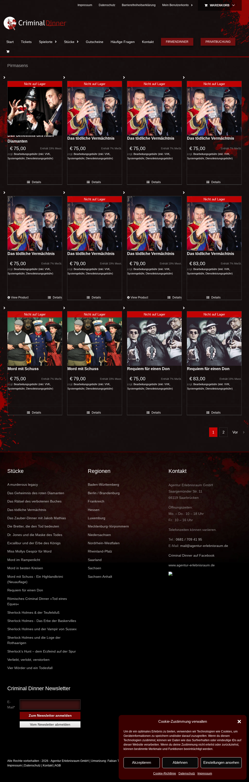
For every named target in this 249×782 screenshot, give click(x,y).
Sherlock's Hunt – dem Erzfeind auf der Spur (41, 651)
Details (36, 182)
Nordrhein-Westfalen (104, 543)
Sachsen (94, 568)
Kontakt (48, 765)
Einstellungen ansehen (221, 762)
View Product (19, 297)
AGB (58, 765)
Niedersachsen (99, 535)
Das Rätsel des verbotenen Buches (34, 501)
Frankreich (96, 501)
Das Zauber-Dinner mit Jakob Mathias (36, 518)
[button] (239, 721)
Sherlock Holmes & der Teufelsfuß (33, 612)
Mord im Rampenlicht (23, 560)
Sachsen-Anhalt (100, 576)
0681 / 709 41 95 (189, 539)
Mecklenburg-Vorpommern (108, 526)
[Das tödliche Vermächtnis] (35, 223)
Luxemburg (96, 518)
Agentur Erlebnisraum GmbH (70, 761)
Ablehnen (180, 762)
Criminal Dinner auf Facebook (191, 555)
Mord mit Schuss (23, 369)
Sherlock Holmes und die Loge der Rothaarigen (34, 640)
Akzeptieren (141, 762)
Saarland (95, 560)
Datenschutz (186, 773)
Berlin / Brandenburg (104, 493)
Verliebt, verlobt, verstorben (28, 660)
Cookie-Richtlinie (164, 773)
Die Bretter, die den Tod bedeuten (33, 526)
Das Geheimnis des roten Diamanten (31, 138)
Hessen (93, 510)
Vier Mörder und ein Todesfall (30, 668)
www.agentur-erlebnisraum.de (192, 565)
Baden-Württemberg (103, 484)
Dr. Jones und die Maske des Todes (34, 535)
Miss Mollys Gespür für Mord (29, 551)
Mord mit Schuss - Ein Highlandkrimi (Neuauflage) (35, 579)
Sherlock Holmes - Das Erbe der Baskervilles (41, 621)
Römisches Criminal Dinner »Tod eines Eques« (37, 601)
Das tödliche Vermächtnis (91, 138)
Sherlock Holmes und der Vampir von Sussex (42, 629)
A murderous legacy (22, 484)
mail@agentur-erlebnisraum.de (204, 546)
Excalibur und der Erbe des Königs (34, 543)
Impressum (204, 773)
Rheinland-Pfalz (100, 551)
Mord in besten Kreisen (25, 568)
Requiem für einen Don (148, 369)
